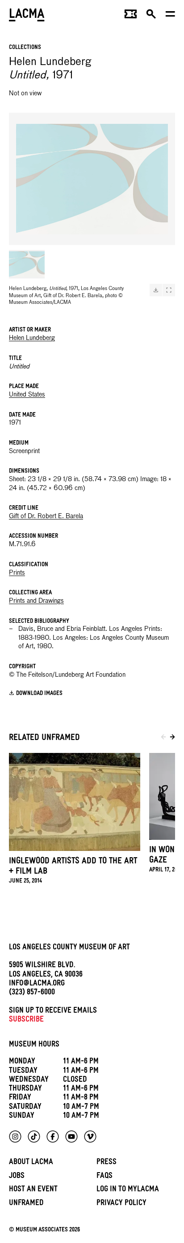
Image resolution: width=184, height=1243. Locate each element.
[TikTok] (34, 1136)
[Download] (156, 290)
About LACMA (31, 1163)
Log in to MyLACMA (127, 1190)
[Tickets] (130, 16)
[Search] (151, 16)
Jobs (17, 1177)
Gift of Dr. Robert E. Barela (46, 516)
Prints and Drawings (36, 601)
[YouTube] (71, 1136)
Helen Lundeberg (32, 338)
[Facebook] (52, 1136)
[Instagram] (15, 1136)
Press (106, 1163)
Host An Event (33, 1190)
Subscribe (26, 1020)
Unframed (26, 1204)
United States (27, 395)
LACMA (27, 16)
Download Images (39, 694)
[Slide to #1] (27, 264)
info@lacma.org (37, 984)
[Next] (172, 738)
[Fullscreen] (169, 290)
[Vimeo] (90, 1136)
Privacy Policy (121, 1204)
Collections (25, 48)
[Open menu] (170, 16)
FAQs (104, 1177)
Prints (17, 573)
